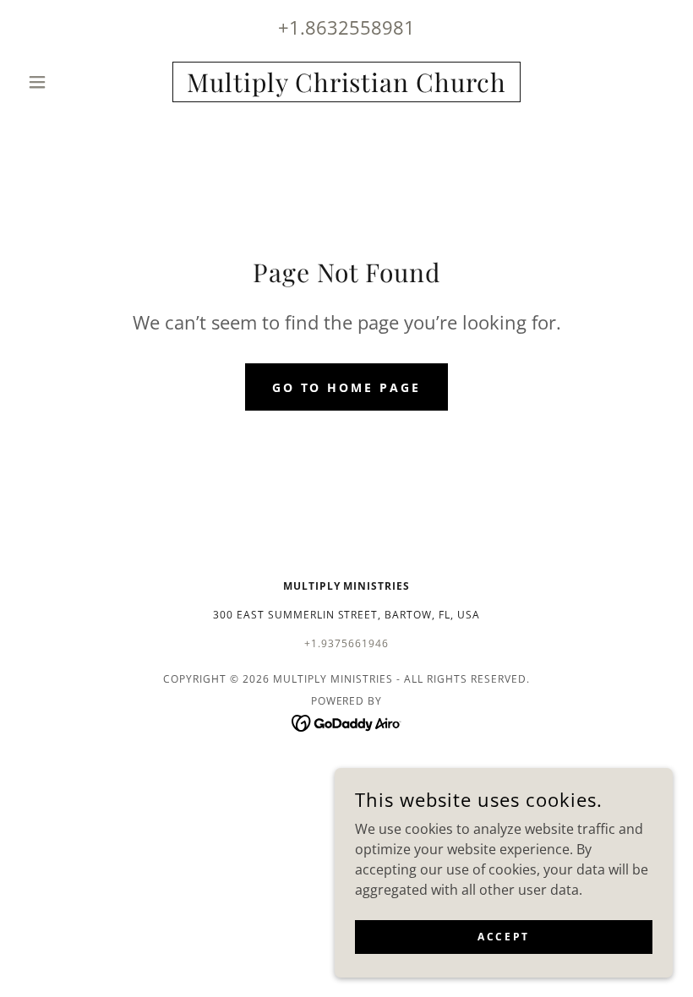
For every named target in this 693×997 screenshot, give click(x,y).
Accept (503, 936)
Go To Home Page (347, 387)
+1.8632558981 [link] (346, 27)
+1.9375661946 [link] (346, 643)
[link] (346, 87)
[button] (69, 82)
